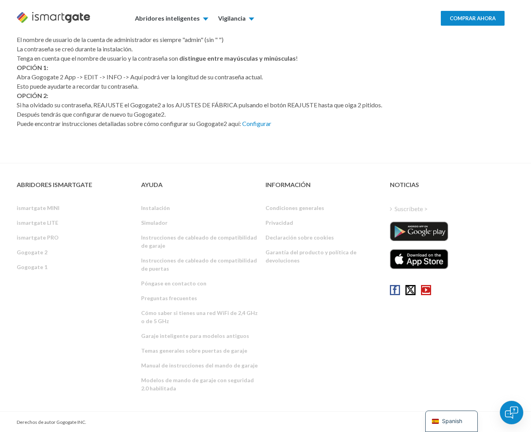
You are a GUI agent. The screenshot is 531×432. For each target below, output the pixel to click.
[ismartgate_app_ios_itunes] (419, 259)
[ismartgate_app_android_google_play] (419, 231)
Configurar (256, 123)
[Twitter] (410, 290)
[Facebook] (395, 290)
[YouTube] (426, 290)
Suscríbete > (411, 208)
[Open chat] (511, 412)
